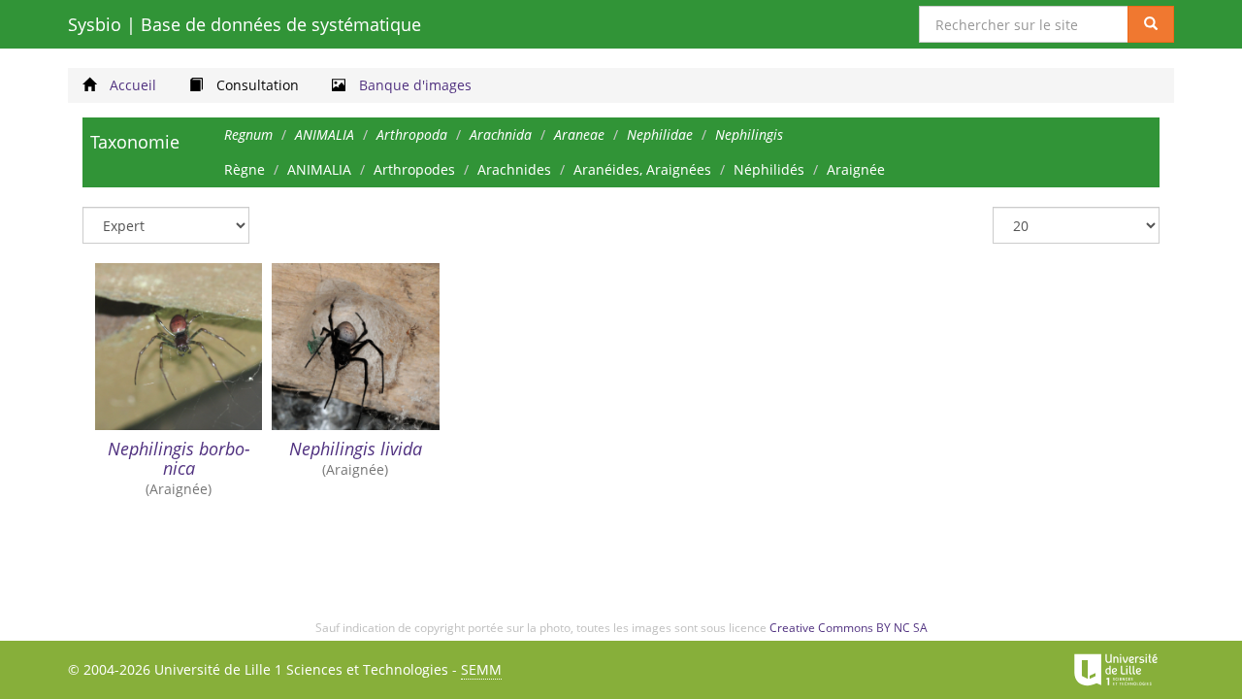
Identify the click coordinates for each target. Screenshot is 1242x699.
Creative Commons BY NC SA (848, 627)
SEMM (481, 669)
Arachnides (514, 169)
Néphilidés (769, 169)
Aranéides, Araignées (642, 169)
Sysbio (244, 24)
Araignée (856, 169)
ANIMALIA (319, 169)
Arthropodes (414, 169)
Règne (244, 169)
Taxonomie (135, 141)
